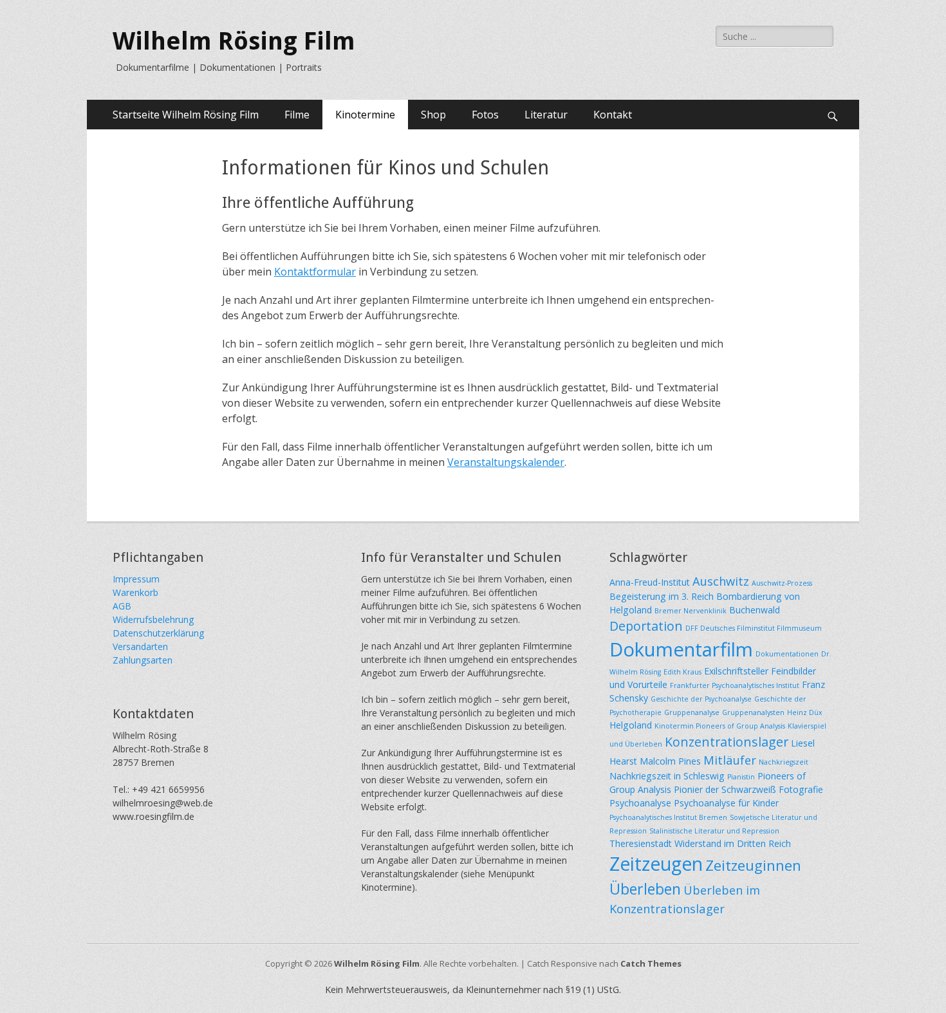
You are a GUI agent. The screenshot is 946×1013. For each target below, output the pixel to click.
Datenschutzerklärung (158, 633)
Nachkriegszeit (783, 762)
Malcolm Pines (670, 761)
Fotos (485, 114)
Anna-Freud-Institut (649, 582)
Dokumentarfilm (681, 649)
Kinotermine (365, 114)
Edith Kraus (682, 671)
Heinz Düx (804, 712)
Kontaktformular (315, 272)
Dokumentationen (787, 653)
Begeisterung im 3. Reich (661, 596)
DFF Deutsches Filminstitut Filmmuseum (753, 628)
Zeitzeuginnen (753, 865)
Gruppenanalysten (753, 712)
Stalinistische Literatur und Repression (714, 830)
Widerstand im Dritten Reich (732, 843)
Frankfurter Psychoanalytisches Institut (734, 685)
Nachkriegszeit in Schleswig (667, 776)
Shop (433, 114)
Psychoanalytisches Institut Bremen (668, 817)
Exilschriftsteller (736, 671)
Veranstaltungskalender (505, 462)
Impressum (136, 579)
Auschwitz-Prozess (782, 583)
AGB (122, 606)
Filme (297, 114)
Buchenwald (754, 610)
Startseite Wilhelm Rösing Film (186, 114)
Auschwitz (720, 581)
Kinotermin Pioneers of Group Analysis (719, 725)
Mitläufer (729, 760)
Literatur (546, 114)
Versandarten (140, 646)
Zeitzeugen (656, 863)
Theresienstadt (640, 843)
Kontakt (612, 114)
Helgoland (630, 725)
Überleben (645, 888)
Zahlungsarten (142, 660)
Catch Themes (651, 963)
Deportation (646, 626)
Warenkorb (135, 592)
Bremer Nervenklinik (690, 610)
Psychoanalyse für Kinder (726, 803)
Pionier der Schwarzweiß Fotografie (748, 789)
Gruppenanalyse (691, 712)
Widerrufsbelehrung (153, 619)
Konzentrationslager (726, 741)
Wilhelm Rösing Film (234, 41)
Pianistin (741, 776)
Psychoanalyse (640, 803)
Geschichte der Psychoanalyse (701, 698)
